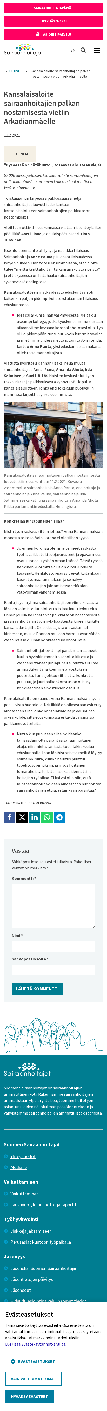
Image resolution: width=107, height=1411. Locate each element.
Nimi (17, 935)
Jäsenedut (20, 1290)
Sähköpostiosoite (30, 958)
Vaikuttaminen (24, 1194)
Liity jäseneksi (53, 21)
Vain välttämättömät (33, 1378)
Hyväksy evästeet (29, 1396)
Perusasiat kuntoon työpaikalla (40, 1242)
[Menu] (97, 50)
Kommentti (24, 878)
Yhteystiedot (23, 1156)
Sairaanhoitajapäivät (53, 7)
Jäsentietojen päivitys (31, 1279)
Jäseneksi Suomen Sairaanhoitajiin (43, 1268)
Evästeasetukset (36, 1361)
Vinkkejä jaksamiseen (31, 1231)
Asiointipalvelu (56, 34)
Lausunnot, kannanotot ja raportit (43, 1205)
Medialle (18, 1167)
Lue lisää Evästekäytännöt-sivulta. (35, 1344)
